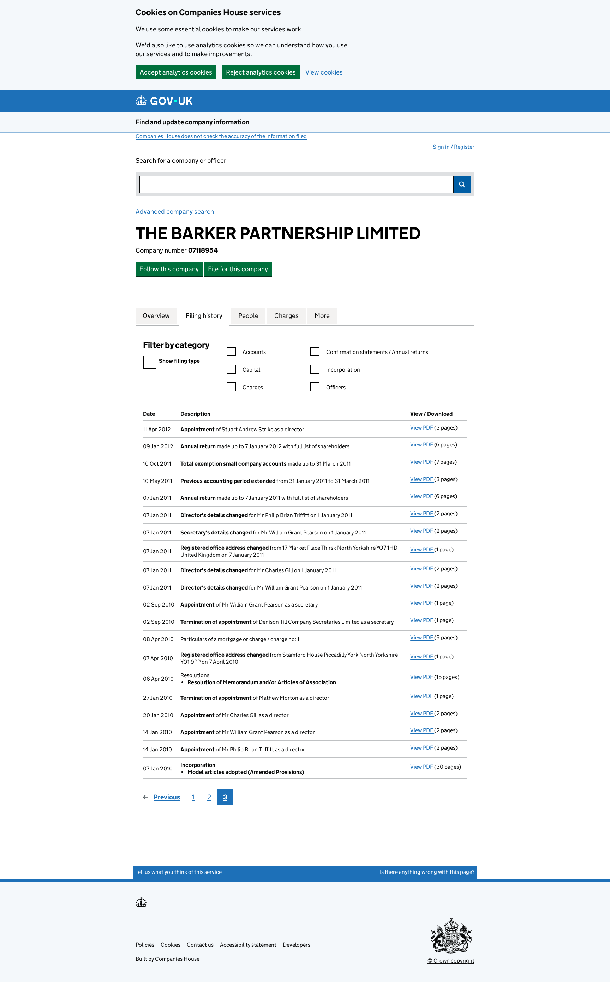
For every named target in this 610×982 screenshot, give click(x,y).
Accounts (254, 352)
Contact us (200, 944)
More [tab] (322, 316)
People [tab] (248, 316)
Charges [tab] (286, 316)
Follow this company (169, 269)
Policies (145, 944)
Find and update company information (193, 122)
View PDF (422, 427)
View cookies (324, 72)
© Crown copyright (450, 960)
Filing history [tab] (204, 316)
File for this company (238, 269)
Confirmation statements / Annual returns (377, 352)
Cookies (170, 944)
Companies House (177, 959)
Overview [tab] (156, 316)
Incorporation (343, 369)
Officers (336, 387)
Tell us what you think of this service (179, 872)
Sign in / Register (453, 146)
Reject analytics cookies (261, 72)
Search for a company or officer (181, 160)
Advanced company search (175, 211)
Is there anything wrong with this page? (427, 872)
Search (462, 184)
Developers (296, 944)
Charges (253, 387)
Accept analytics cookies (176, 72)
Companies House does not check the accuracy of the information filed (221, 136)
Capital (251, 369)
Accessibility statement (248, 944)
